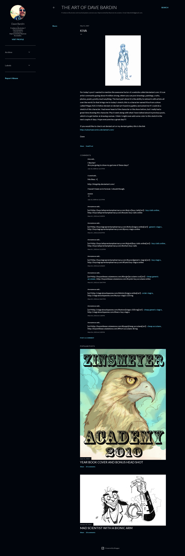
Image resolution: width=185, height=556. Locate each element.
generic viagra (155, 227)
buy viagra (156, 260)
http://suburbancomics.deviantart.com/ (97, 129)
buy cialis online (152, 210)
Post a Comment (87, 338)
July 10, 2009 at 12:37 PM (96, 169)
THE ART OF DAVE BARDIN (89, 7)
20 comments (90, 532)
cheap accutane (154, 326)
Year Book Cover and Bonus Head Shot (111, 462)
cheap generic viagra (153, 309)
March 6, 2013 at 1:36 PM (96, 316)
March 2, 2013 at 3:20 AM (96, 266)
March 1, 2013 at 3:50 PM (96, 216)
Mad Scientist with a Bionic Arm (106, 528)
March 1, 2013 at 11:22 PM (97, 249)
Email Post (89, 146)
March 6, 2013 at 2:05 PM (96, 332)
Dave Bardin (17, 23)
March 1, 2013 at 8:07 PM (96, 233)
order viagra (147, 293)
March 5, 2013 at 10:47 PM (97, 282)
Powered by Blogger (112, 548)
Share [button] (54, 26)
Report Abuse (11, 78)
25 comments (90, 467)
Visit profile (18, 39)
